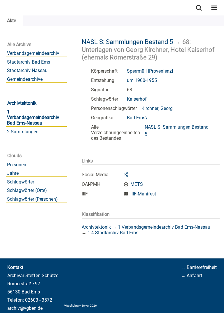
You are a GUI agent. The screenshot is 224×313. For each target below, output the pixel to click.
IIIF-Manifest (143, 194)
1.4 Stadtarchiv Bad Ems (113, 232)
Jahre (13, 173)
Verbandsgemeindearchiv (33, 53)
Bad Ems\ (137, 117)
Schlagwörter (20, 182)
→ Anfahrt (191, 275)
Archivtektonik (21, 103)
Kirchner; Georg (157, 108)
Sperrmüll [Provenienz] (150, 71)
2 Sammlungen (22, 131)
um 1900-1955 (142, 80)
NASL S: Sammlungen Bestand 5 (127, 42)
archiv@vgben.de (25, 308)
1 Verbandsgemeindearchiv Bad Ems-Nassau (33, 117)
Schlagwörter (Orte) (27, 190)
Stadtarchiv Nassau (27, 70)
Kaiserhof (137, 99)
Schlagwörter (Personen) (32, 199)
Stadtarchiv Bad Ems (28, 62)
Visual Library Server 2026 (80, 305)
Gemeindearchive (25, 79)
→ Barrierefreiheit (199, 267)
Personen (16, 164)
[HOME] (3, 8)
